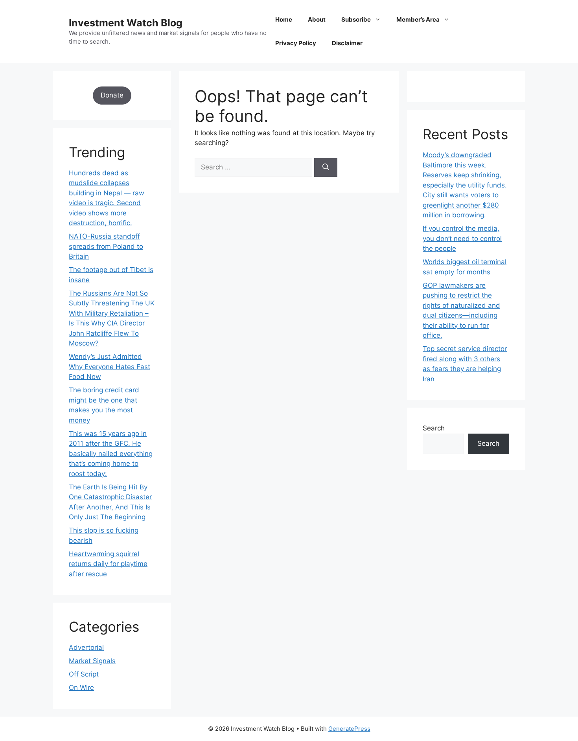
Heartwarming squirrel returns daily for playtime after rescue (108, 564)
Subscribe (356, 19)
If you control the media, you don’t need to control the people (462, 238)
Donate (112, 95)
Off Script (84, 674)
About (317, 19)
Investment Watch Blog (125, 23)
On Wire (81, 687)
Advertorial (86, 647)
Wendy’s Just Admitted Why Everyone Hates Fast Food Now (109, 367)
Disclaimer (347, 43)
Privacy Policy (295, 43)
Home (283, 19)
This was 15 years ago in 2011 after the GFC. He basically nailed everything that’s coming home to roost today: (111, 454)
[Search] (325, 167)
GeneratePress (349, 728)
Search (434, 428)
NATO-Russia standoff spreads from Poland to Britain (106, 246)
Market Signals (92, 661)
